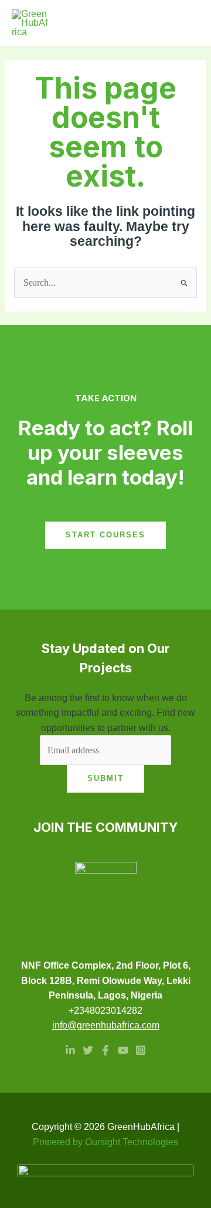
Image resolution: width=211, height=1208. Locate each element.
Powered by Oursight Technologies (105, 1142)
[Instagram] (140, 1050)
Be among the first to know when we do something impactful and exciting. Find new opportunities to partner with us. (105, 713)
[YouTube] (123, 1050)
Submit (105, 778)
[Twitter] (88, 1050)
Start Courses (105, 534)
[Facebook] (105, 1050)
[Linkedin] (70, 1050)
